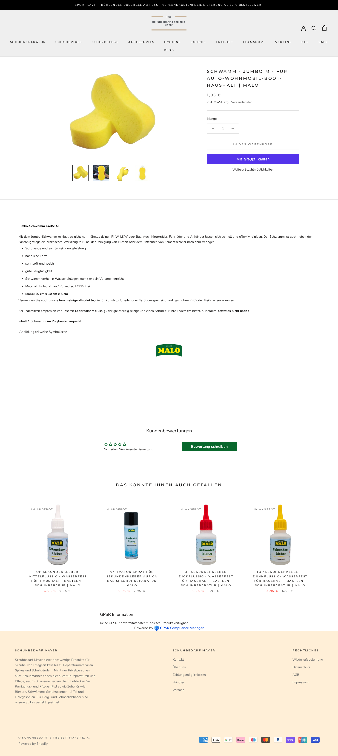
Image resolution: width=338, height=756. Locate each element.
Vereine (283, 42)
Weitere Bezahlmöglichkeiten (253, 169)
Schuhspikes (68, 42)
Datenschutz (301, 667)
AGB (295, 675)
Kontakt (178, 659)
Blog (169, 50)
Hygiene (172, 42)
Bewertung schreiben (209, 446)
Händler (178, 682)
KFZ (305, 42)
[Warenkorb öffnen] (324, 28)
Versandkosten (241, 102)
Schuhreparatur (28, 42)
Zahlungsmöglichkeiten (189, 675)
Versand (178, 690)
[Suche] (314, 28)
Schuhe (198, 42)
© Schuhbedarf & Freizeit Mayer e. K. (54, 737)
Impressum (300, 682)
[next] (323, 544)
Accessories (141, 42)
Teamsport (254, 42)
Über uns (179, 667)
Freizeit (224, 42)
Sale (323, 42)
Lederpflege (105, 42)
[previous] (14, 544)
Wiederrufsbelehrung (307, 659)
